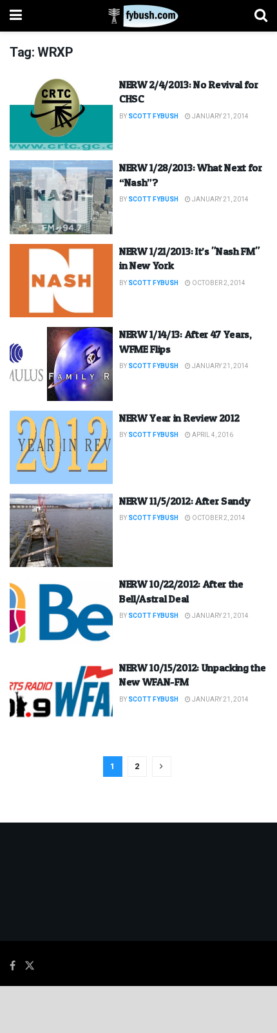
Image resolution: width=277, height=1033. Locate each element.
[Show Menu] (16, 16)
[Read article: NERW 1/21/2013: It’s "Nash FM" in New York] (61, 280)
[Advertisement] (138, 1008)
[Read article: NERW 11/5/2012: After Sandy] (61, 530)
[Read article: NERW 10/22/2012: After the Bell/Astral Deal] (61, 613)
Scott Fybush (153, 116)
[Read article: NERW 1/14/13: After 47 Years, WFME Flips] (61, 363)
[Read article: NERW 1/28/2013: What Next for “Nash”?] (61, 197)
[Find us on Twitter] (29, 966)
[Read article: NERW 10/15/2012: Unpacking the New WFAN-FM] (61, 697)
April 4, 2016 (212, 435)
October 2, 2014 (218, 283)
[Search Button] (260, 16)
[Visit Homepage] (138, 16)
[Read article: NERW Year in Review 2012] (61, 447)
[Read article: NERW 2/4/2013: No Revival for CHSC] (61, 114)
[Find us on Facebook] (12, 966)
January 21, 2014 (220, 116)
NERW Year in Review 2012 (179, 417)
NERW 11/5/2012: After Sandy (184, 500)
